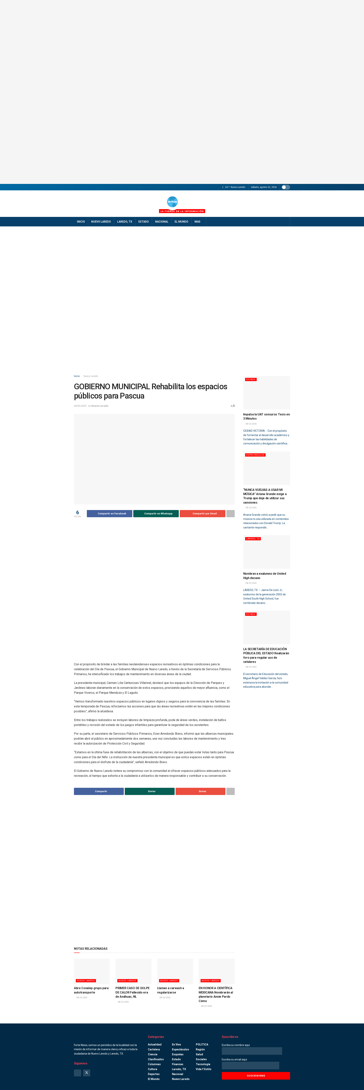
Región (200, 1049)
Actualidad (155, 1044)
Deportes (154, 1074)
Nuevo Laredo (101, 221)
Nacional (161, 221)
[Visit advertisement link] (182, 92)
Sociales (201, 1059)
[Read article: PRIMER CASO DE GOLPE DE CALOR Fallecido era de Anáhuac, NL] (133, 971)
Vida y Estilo (203, 1069)
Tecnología (203, 1064)
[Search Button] (285, 221)
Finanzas (177, 1064)
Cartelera (154, 1049)
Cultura (152, 1069)
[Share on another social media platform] (230, 513)
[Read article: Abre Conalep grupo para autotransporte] (92, 971)
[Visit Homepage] (182, 203)
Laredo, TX (124, 221)
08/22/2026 (81, 997)
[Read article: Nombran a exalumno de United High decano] (266, 552)
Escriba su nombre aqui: (236, 1045)
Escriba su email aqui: (234, 1059)
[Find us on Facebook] (77, 1073)
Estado (143, 221)
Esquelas (178, 1054)
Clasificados (156, 1059)
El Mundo (181, 221)
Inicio (81, 221)
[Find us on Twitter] (86, 1073)
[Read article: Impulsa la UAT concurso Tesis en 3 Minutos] (266, 393)
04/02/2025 (80, 405)
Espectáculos (255, 455)
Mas (197, 221)
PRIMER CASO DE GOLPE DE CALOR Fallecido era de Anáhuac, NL (132, 992)
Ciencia (152, 1054)
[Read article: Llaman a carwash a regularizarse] (175, 971)
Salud (199, 1054)
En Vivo (176, 1044)
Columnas (154, 1064)
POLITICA (202, 1044)
